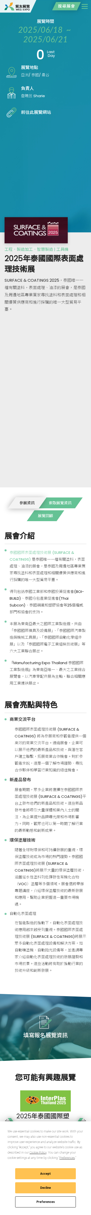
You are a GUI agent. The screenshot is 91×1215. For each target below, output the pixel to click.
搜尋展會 (66, 6)
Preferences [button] (67, 1158)
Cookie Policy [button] (38, 1152)
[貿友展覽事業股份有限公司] (17, 6)
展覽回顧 (45, 515)
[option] (45, 1118)
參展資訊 (27, 503)
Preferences (45, 1202)
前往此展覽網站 (36, 112)
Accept (45, 1173)
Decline (45, 1188)
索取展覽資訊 (60, 503)
